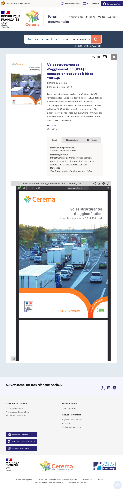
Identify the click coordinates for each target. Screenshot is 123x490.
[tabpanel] (61, 208)
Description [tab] (72, 139)
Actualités (66, 423)
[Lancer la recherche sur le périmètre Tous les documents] (96, 39)
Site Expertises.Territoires (23, 441)
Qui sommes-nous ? (14, 408)
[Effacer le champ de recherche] (89, 39)
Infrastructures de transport (64, 157)
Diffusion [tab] (92, 139)
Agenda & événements (72, 419)
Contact (87, 479)
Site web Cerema (20, 434)
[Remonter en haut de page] (117, 485)
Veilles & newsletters (71, 427)
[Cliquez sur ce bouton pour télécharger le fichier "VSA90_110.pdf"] (99, 183)
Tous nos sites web (20, 448)
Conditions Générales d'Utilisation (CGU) (57, 479)
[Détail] (104, 183)
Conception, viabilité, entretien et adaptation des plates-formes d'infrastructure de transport (72, 161)
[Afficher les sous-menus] (82, 3)
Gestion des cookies (78, 482)
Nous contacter (69, 408)
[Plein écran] (108, 183)
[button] (71, 3)
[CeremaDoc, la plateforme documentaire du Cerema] (33, 18)
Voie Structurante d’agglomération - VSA (71, 170)
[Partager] (95, 183)
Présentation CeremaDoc (17, 412)
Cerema (61, 86)
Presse (101, 479)
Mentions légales (24, 479)
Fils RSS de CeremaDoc (16, 415)
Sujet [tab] (54, 139)
